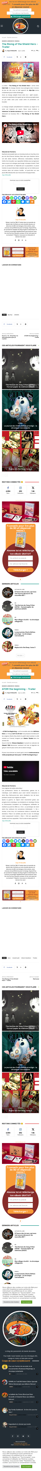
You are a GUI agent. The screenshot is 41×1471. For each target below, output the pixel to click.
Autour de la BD (19, 589)
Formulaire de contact (20, 1443)
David (13, 1374)
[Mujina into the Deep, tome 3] (20, 451)
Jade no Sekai (22, 1415)
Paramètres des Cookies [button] (11, 1466)
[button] (20, 9)
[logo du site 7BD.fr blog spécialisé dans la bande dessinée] (20, 1329)
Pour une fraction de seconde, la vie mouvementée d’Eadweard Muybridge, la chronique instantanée (22, 1368)
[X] (23, 198)
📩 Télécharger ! (17, 255)
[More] (25, 57)
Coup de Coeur (13, 1415)
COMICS (11, 1386)
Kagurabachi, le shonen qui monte (20, 1424)
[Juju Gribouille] (3, 50)
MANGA (17, 41)
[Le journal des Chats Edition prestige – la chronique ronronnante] (20, 410)
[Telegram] (19, 198)
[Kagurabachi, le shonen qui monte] (5, 1425)
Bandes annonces (12, 37)
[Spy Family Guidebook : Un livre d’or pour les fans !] (5, 1410)
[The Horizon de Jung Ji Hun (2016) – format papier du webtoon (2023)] (20, 369)
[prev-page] (3, 475)
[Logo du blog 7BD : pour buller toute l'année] (20, 26)
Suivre (21, 487)
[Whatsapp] (11, 198)
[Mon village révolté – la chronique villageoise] (7, 619)
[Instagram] (31, 198)
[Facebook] (4, 198)
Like (8, 487)
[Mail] (23, 1436)
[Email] (35, 198)
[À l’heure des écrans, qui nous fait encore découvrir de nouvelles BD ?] (7, 592)
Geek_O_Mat (18, 1386)
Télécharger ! (20, 569)
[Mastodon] (27, 198)
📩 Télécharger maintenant (20, 16)
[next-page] (6, 475)
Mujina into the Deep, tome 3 (20, 469)
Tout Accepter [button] (26, 1466)
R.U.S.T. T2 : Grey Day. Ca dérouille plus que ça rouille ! (10, 337)
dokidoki (16, 314)
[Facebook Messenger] (15, 198)
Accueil (4, 37)
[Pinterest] (8, 198)
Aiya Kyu (10, 314)
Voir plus (19, 655)
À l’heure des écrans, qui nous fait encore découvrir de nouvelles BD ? (25, 593)
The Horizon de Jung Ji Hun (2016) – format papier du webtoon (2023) (20, 386)
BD (20, 382)
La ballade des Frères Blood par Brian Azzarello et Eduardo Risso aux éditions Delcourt (22, 1396)
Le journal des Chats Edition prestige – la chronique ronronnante (20, 427)
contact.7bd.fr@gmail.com (22, 1444)
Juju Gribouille (12, 50)
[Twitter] (9, 202)
